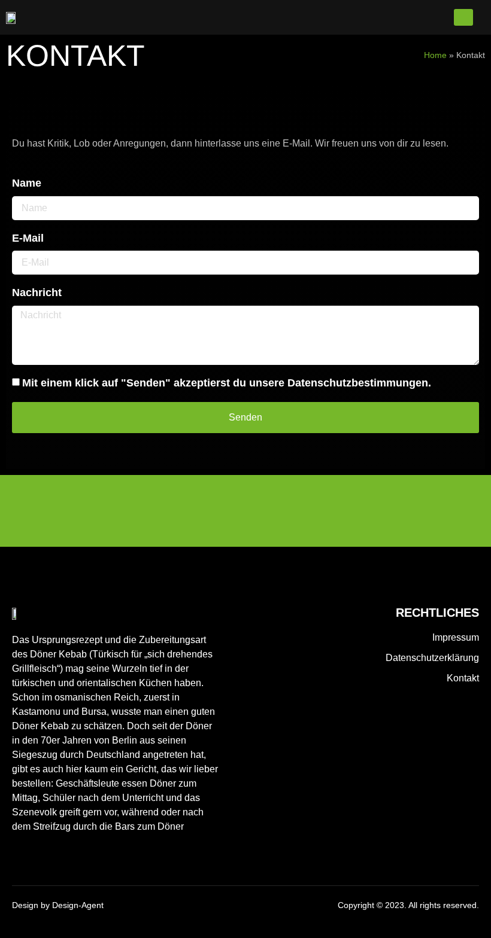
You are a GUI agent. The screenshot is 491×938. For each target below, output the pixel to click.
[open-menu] (463, 17)
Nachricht (37, 293)
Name (26, 183)
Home (435, 55)
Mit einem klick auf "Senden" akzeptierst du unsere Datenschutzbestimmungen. (226, 383)
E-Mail (28, 238)
